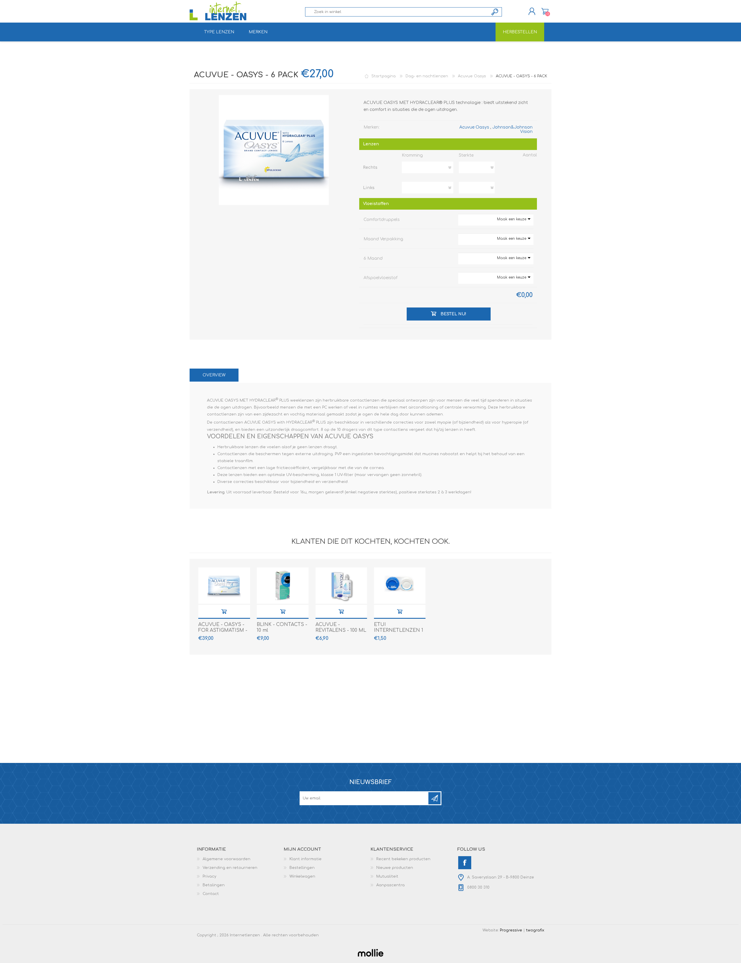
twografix (535, 930)
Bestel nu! (224, 611)
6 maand (373, 258)
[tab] (214, 375)
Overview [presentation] (214, 375)
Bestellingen (302, 868)
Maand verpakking (383, 239)
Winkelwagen (544, 11)
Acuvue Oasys (474, 127)
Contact (211, 894)
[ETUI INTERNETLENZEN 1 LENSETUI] (400, 585)
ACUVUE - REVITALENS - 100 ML (341, 627)
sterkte (466, 155)
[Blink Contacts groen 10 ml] (283, 585)
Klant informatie (305, 859)
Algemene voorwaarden (226, 859)
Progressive (511, 930)
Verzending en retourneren (230, 868)
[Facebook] (464, 862)
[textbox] (397, 12)
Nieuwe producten (394, 868)
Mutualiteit (387, 876)
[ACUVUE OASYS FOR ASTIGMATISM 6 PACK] (224, 585)
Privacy (209, 876)
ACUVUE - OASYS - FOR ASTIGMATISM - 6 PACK (222, 630)
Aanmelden (434, 798)
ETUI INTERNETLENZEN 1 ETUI (398, 630)
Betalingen (214, 885)
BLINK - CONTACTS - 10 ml (282, 627)
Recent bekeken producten (403, 859)
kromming (412, 155)
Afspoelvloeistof (380, 278)
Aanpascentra (390, 885)
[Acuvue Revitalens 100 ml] (341, 585)
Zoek (495, 12)
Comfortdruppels (382, 219)
